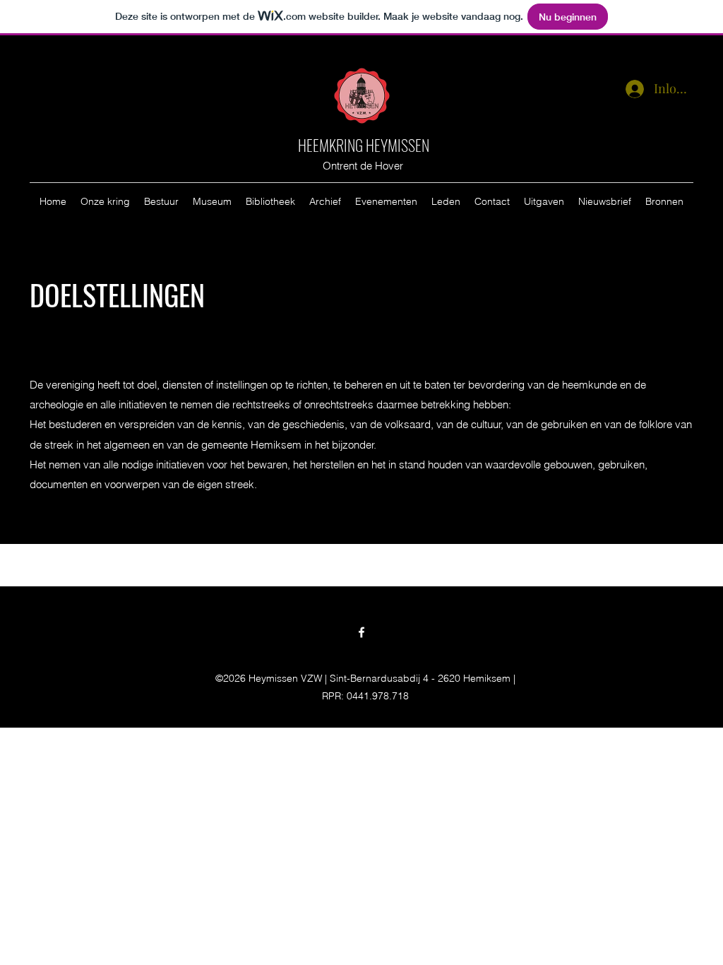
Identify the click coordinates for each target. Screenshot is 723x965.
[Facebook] (361, 632)
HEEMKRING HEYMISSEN (363, 145)
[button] (105, 201)
